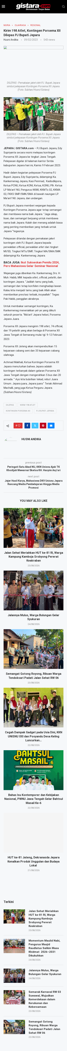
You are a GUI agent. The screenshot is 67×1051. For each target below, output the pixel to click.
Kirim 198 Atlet (27, 405)
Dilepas (10, 405)
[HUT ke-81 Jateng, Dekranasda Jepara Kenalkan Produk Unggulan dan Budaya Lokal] (33, 833)
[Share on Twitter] (35, 425)
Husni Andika (11, 39)
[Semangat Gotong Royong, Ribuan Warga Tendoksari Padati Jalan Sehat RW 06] (33, 649)
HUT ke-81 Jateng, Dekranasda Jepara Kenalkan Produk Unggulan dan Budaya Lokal (33, 861)
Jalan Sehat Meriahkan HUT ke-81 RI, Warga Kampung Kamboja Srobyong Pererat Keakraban (33, 556)
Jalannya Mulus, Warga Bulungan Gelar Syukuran (45, 972)
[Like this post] (19, 425)
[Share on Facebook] (27, 425)
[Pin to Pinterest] (43, 425)
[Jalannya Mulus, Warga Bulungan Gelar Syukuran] (33, 590)
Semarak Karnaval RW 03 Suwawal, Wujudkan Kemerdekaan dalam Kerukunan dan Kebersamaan (45, 999)
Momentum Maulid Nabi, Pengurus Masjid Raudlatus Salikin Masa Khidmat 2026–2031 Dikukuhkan (44, 948)
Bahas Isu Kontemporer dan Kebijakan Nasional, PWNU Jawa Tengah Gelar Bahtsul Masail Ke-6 (33, 799)
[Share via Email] (51, 425)
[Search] (63, 6)
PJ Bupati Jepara (45, 411)
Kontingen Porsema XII (18, 411)
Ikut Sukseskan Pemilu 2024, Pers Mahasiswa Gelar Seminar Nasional (31, 264)
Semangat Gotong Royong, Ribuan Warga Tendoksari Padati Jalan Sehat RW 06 (44, 1027)
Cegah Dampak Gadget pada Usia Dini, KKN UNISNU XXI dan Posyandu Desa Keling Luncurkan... (33, 736)
